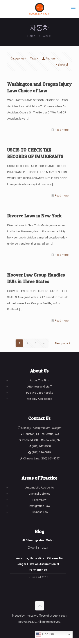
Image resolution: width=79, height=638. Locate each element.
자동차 (47, 36)
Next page (61, 343)
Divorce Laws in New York (34, 215)
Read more (61, 129)
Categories (17, 58)
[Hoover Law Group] (39, 8)
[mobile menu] (73, 8)
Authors (50, 58)
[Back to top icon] (39, 605)
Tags (33, 58)
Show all (63, 64)
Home (31, 36)
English (47, 634)
